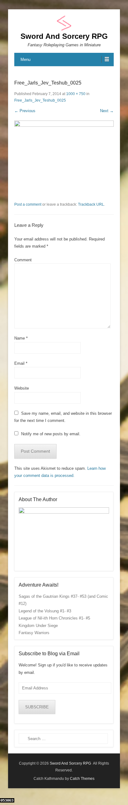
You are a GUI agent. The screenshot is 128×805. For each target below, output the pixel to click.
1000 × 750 (75, 94)
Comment (23, 260)
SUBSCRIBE (37, 707)
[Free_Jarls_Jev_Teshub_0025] (64, 158)
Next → (107, 110)
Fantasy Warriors (34, 632)
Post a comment (27, 204)
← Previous (24, 110)
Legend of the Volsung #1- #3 (45, 611)
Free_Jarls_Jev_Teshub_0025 (40, 100)
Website (21, 388)
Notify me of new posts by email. (50, 434)
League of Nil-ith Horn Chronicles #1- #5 (54, 618)
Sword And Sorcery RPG (64, 36)
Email (20, 363)
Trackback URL (91, 204)
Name (21, 338)
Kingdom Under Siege (38, 625)
